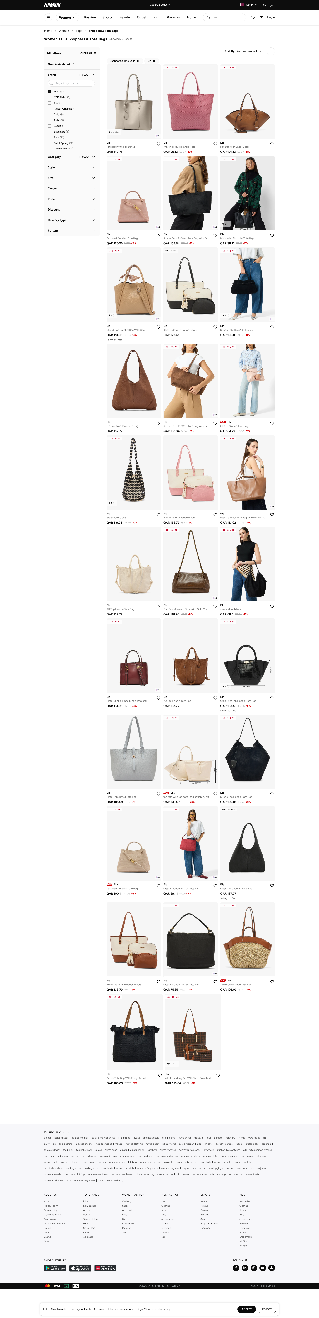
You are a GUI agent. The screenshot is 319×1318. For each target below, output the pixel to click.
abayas (81, 1156)
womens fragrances (147, 1168)
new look (49, 1156)
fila (265, 1138)
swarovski (209, 1150)
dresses (92, 1156)
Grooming (166, 1228)
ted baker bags (84, 1150)
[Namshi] (52, 5)
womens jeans (258, 1168)
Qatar (46, 1232)
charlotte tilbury (114, 1180)
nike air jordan (186, 1144)
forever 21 (231, 1138)
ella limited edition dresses (257, 1150)
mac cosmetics (104, 1144)
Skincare (204, 1219)
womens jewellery (53, 1174)
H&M (85, 1223)
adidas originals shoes (103, 1138)
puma (172, 1138)
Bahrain (48, 1237)
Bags (79, 31)
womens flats (210, 1156)
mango (119, 1144)
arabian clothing (65, 1156)
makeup (221, 1174)
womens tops (127, 1156)
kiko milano (124, 1138)
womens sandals (125, 1168)
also (199, 1144)
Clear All (86, 53)
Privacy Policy (51, 1206)
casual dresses (165, 1174)
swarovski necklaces (189, 1150)
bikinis (133, 1162)
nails (68, 1180)
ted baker (68, 1150)
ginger (123, 1150)
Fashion (90, 17)
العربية (271, 5)
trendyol (198, 1138)
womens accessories (95, 1162)
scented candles (53, 1168)
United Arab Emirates (54, 1223)
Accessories (128, 1210)
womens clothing (75, 1174)
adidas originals (80, 1138)
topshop (266, 1144)
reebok (239, 1144)
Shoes (125, 1206)
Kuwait (47, 1228)
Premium (173, 17)
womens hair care (53, 1180)
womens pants (165, 1162)
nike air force (169, 1144)
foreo (242, 1138)
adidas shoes (61, 1138)
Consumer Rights (52, 1214)
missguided (252, 1144)
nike (209, 1138)
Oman (47, 1241)
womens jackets (222, 1162)
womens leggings (213, 1168)
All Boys (243, 1245)
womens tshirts (203, 1162)
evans (136, 1138)
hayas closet (152, 1144)
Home (191, 17)
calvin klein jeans (170, 1168)
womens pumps (228, 1156)
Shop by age (245, 1237)
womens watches (243, 1162)
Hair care (204, 1214)
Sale (124, 1232)
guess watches (168, 1150)
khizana (209, 1144)
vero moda (254, 1138)
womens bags (145, 1156)
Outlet (142, 17)
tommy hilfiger (52, 1150)
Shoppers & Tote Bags (103, 31)
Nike (85, 1201)
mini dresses (182, 1174)
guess (98, 1150)
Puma (86, 1232)
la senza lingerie (84, 1144)
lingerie (186, 1168)
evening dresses (108, 1156)
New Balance (89, 1206)
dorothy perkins (224, 1144)
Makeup (204, 1206)
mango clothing (134, 1144)
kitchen (197, 1168)
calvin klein (50, 1144)
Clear (85, 75)
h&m (100, 1180)
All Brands (88, 1237)
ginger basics (137, 1150)
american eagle (151, 1138)
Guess (86, 1214)
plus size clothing (145, 1174)
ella (164, 1138)
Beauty (124, 17)
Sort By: (230, 51)
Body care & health (209, 1223)
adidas (47, 1138)
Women (64, 31)
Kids (157, 17)
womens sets (51, 1162)
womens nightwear (98, 1174)
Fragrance (205, 1210)
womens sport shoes (167, 1156)
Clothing (126, 1201)
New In (164, 1201)
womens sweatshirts (203, 1174)
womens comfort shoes (253, 1156)
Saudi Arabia (50, 1219)
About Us (49, 1201)
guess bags (111, 1150)
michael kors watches (228, 1150)
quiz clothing (66, 1144)
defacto (218, 1138)
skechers (152, 1150)
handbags (70, 1168)
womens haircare (118, 1162)
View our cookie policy (157, 1309)
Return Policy (50, 1210)
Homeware (244, 1228)
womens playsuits (70, 1162)
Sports (107, 17)
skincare (233, 1174)
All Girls (243, 1241)
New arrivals (128, 1223)
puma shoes (184, 1138)
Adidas (86, 1210)
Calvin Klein (89, 1228)
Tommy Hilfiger (90, 1219)
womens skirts (184, 1162)
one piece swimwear (237, 1168)
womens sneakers (190, 1156)
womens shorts (105, 1168)
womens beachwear (122, 1174)
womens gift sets (250, 1174)
